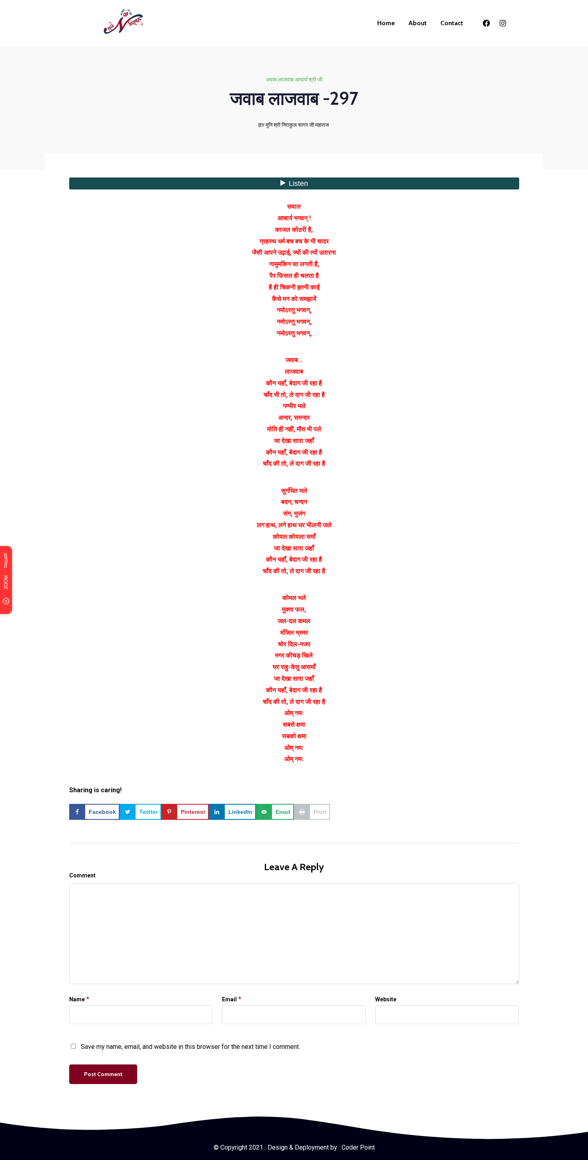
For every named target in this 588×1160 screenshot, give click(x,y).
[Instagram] (503, 23)
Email (229, 999)
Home (386, 23)
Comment (82, 875)
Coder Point (358, 1147)
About (417, 23)
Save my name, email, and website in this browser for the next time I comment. (190, 1046)
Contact (451, 23)
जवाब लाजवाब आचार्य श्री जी (294, 79)
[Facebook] (486, 23)
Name (77, 999)
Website (385, 999)
